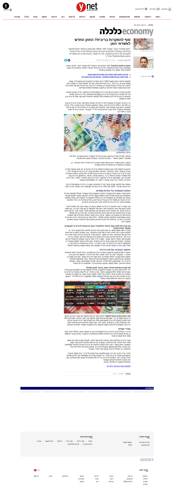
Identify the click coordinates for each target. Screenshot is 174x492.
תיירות (96, 476)
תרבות (145, 484)
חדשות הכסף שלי (140, 25)
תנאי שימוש (146, 445)
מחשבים (130, 479)
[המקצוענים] (147, 460)
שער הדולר (80, 441)
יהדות (111, 476)
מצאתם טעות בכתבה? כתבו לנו (118, 366)
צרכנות (111, 482)
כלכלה (150, 25)
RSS (130, 445)
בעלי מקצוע (49, 441)
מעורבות (81, 479)
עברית (39, 441)
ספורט (145, 482)
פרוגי (50, 476)
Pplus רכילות (128, 482)
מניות (90, 441)
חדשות (145, 476)
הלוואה (121, 374)
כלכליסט (65, 476)
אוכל (96, 479)
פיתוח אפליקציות (73, 444)
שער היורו (69, 441)
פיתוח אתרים (87, 444)
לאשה (82, 482)
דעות (111, 479)
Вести (36, 476)
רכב (97, 482)
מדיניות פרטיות (144, 442)
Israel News (127, 442)
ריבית (115, 374)
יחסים (82, 476)
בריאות (130, 476)
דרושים (59, 441)
